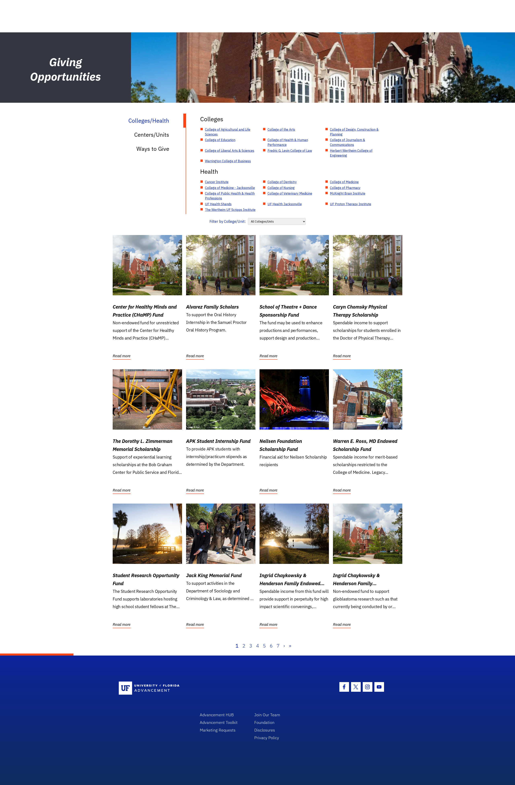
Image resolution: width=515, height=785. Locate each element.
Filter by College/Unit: (227, 221)
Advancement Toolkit (219, 722)
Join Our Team (267, 714)
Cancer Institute (217, 182)
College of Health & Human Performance (288, 142)
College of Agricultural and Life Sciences (227, 131)
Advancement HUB (217, 714)
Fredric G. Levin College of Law (290, 151)
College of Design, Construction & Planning (354, 131)
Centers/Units (151, 134)
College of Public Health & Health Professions (230, 195)
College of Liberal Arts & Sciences (229, 151)
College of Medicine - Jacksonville (230, 188)
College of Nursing (281, 188)
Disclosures (264, 730)
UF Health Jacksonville (285, 204)
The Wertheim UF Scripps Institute (230, 210)
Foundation (264, 722)
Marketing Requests (218, 730)
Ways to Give (152, 148)
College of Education (220, 140)
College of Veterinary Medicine (290, 193)
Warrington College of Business (228, 161)
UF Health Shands (218, 204)
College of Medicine (344, 182)
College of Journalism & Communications (347, 142)
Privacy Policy (266, 737)
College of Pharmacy (345, 188)
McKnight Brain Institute (347, 193)
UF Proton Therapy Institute (350, 204)
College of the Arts (281, 129)
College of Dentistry (282, 182)
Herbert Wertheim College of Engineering (351, 153)
